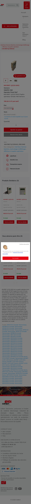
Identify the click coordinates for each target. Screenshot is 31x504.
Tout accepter (15, 258)
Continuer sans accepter (24, 244)
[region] (15, 252)
